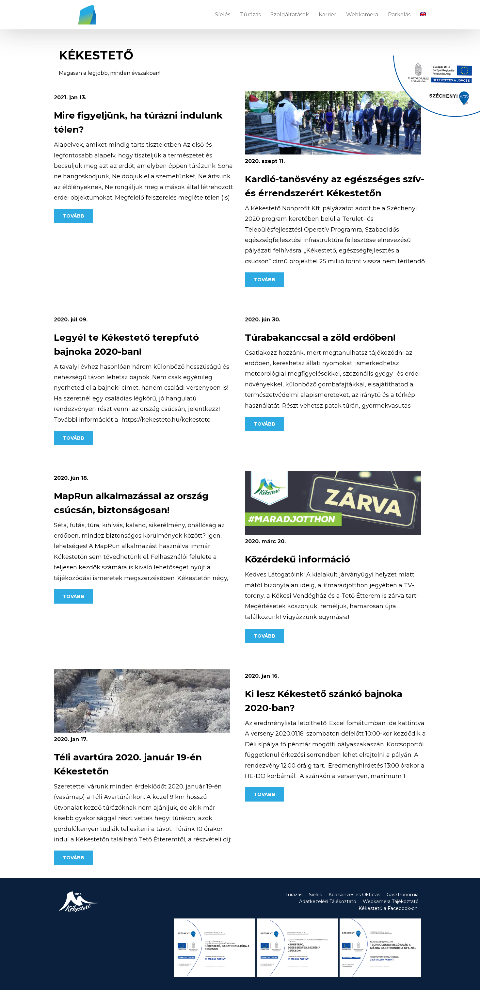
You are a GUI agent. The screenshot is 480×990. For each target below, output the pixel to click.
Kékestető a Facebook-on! (389, 908)
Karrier (327, 14)
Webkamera (362, 14)
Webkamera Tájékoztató (391, 901)
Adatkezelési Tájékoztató (327, 901)
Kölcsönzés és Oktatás (354, 895)
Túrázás (250, 14)
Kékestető (77, 14)
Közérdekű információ (297, 559)
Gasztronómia (403, 895)
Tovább (73, 216)
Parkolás (399, 14)
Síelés (222, 14)
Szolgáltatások (289, 14)
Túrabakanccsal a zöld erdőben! (320, 337)
